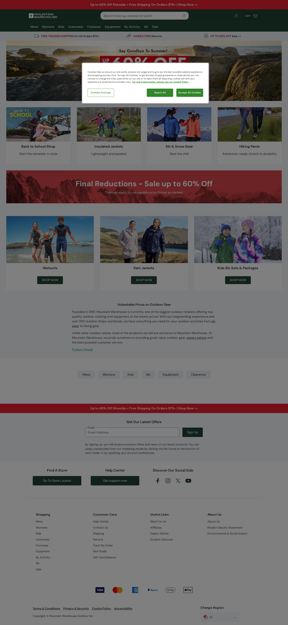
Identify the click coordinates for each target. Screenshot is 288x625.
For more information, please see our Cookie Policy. (160, 82)
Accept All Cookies (189, 92)
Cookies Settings (101, 92)
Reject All (160, 92)
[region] (145, 83)
